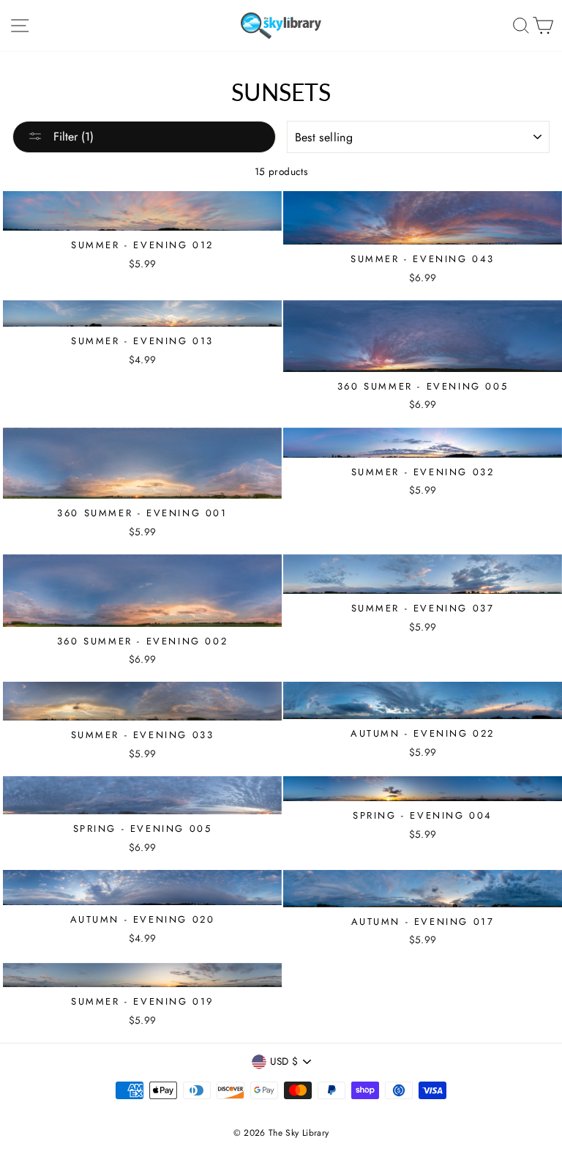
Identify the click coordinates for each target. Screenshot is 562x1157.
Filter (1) (72, 136)
